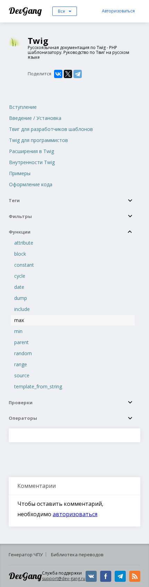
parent (21, 342)
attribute (23, 242)
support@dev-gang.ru (63, 578)
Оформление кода (30, 184)
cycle (19, 276)
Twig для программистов (38, 140)
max (19, 320)
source (21, 375)
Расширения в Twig (31, 151)
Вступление (23, 107)
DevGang (26, 10)
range (20, 364)
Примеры (19, 173)
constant (24, 265)
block (20, 253)
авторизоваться (75, 514)
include (22, 309)
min (18, 331)
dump (20, 298)
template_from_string (38, 386)
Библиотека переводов (77, 554)
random (23, 353)
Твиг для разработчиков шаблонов (51, 129)
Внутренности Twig (32, 162)
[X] (68, 74)
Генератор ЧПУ (26, 554)
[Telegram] (77, 74)
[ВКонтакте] (58, 74)
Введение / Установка (35, 118)
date (19, 287)
